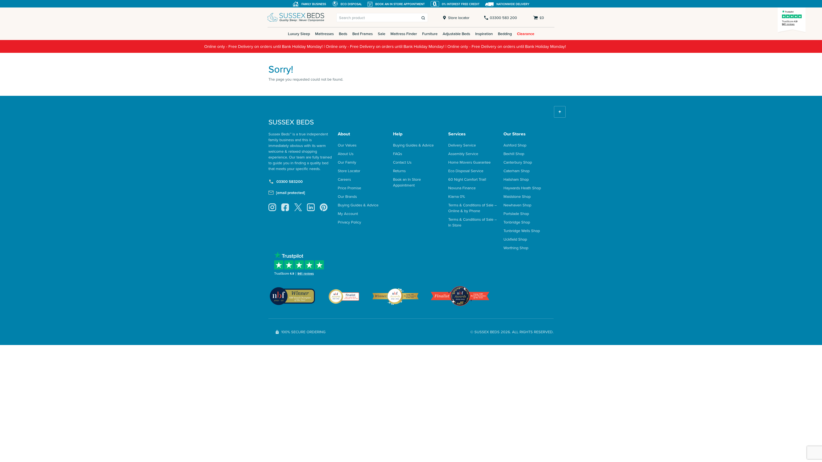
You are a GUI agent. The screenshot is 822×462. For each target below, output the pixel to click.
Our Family (347, 162)
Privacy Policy (349, 222)
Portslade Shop (516, 213)
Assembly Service (463, 153)
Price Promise (349, 188)
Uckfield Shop (515, 239)
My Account (348, 213)
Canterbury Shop (517, 162)
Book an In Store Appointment (407, 182)
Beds (343, 33)
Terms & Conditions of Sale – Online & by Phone (472, 207)
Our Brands (347, 196)
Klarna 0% (456, 196)
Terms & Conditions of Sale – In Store (472, 222)
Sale (381, 33)
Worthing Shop (515, 247)
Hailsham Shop (516, 179)
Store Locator (349, 170)
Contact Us (402, 162)
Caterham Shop (516, 170)
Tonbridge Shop (516, 222)
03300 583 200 (503, 17)
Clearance (525, 33)
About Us (345, 153)
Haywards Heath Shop (522, 188)
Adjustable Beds (456, 33)
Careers (344, 179)
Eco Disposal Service (465, 170)
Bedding (505, 33)
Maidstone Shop (517, 196)
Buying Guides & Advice (358, 205)
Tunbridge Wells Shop (521, 230)
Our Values (347, 145)
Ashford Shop (514, 145)
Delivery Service (462, 145)
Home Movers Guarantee (469, 162)
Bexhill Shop (513, 153)
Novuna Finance (462, 188)
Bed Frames (362, 33)
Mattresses (324, 33)
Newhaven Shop (517, 205)
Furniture (430, 33)
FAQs (397, 153)
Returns (399, 170)
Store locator (458, 17)
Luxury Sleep (299, 33)
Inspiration (484, 33)
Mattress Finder (403, 33)
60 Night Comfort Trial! (467, 179)
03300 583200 (289, 181)
